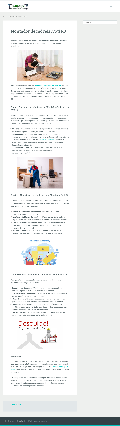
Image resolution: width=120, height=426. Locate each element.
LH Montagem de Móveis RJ (14, 421)
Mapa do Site (16, 405)
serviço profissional (46, 140)
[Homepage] (18, 7)
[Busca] (109, 4)
